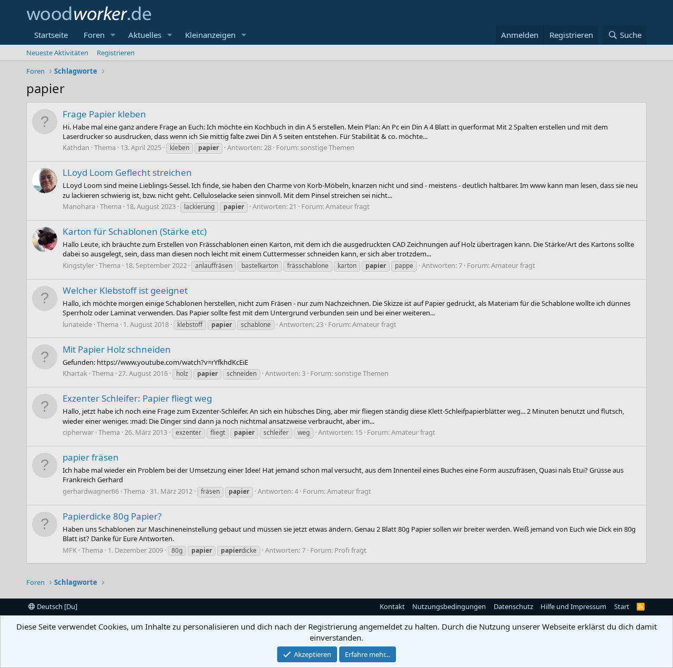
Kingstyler (78, 265)
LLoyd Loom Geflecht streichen (127, 172)
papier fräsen (91, 457)
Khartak (75, 373)
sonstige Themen (327, 147)
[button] (113, 35)
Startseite (51, 34)
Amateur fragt (347, 206)
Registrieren (116, 52)
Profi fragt (350, 550)
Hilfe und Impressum (573, 606)
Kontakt (392, 606)
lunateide (77, 324)
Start (621, 606)
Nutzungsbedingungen (449, 606)
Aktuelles (144, 34)
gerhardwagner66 (91, 491)
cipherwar (78, 432)
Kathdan (76, 147)
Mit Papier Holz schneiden (117, 349)
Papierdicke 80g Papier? (112, 516)
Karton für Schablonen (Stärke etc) (135, 231)
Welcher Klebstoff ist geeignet (125, 290)
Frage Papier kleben (104, 114)
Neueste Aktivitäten (57, 52)
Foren (94, 34)
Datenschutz (513, 606)
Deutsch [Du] (56, 606)
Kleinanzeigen (210, 34)
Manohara (79, 206)
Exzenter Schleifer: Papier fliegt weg (137, 398)
